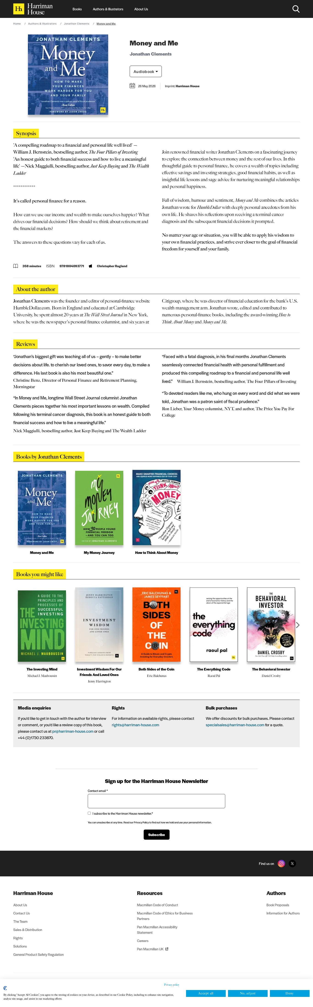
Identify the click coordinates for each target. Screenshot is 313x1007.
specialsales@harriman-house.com (235, 724)
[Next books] (298, 625)
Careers (142, 940)
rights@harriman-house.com (135, 724)
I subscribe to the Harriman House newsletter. (123, 813)
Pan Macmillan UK (150, 948)
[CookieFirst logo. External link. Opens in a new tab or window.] (5, 988)
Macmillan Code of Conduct (157, 904)
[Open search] (296, 9)
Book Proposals (277, 904)
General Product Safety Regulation (38, 954)
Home (17, 23)
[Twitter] (292, 863)
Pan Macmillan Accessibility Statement (157, 929)
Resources (149, 893)
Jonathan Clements (76, 23)
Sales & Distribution (27, 929)
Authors (276, 893)
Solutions (20, 946)
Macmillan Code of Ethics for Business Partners (165, 916)
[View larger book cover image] (68, 74)
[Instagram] (281, 863)
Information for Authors (283, 913)
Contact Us (21, 913)
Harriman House (33, 893)
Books (77, 8)
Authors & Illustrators (108, 8)
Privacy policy (171, 984)
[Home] (33, 8)
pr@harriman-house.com (72, 731)
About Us (141, 8)
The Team (20, 921)
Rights (18, 937)
